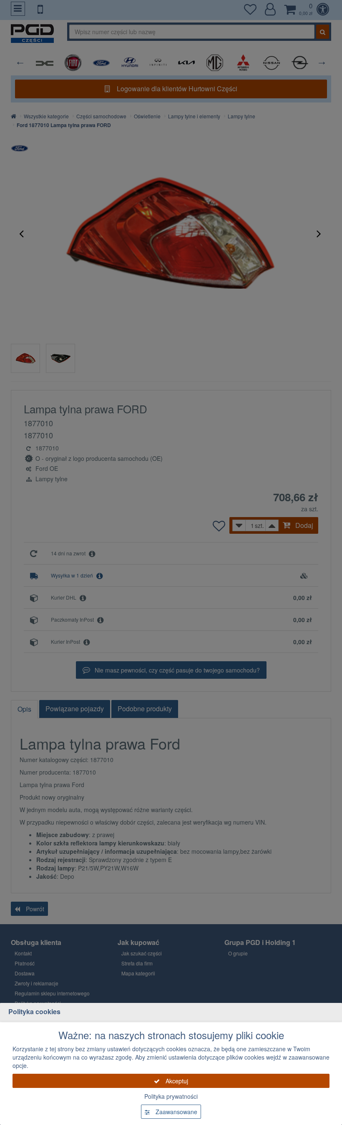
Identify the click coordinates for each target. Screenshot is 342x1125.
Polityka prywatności (171, 1096)
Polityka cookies (34, 1011)
